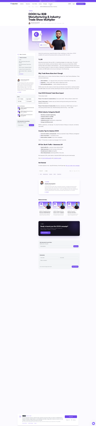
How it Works (34, 3)
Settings (74, 419)
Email (20, 101)
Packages (45, 3)
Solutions (22, 3)
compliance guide (57, 158)
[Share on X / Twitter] (73, 171)
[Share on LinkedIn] (75, 171)
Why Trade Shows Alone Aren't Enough (24, 62)
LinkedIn (19, 92)
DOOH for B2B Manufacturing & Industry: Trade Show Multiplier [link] (48, 6)
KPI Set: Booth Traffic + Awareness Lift (25, 72)
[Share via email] (77, 171)
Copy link (29, 101)
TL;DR (20, 59)
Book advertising (80, 3)
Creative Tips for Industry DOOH (25, 69)
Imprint (35, 423)
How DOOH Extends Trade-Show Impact (25, 65)
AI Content (50, 4)
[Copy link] (79, 171)
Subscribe (31, 125)
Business (36, 6)
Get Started (21, 73)
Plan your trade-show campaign (73, 165)
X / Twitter (21, 98)
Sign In (74, 3)
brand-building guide (46, 158)
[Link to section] (43, 59)
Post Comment (75, 266)
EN (70, 3)
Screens (40, 3)
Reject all (68, 419)
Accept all (71, 416)
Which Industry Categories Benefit (25, 67)
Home (29, 6)
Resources (28, 3)
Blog (33, 6)
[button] (93, 423)
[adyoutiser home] (14, 3)
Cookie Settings (30, 423)
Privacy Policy (24, 423)
